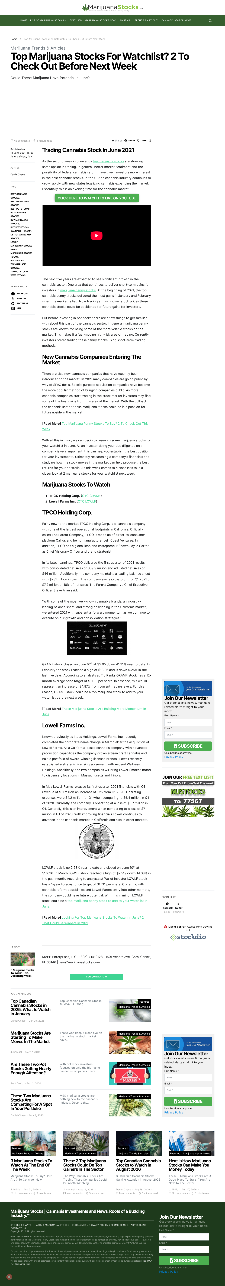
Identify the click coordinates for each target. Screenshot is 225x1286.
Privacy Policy (173, 757)
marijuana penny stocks (78, 290)
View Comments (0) (96, 976)
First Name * (171, 715)
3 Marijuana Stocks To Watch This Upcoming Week (22, 972)
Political (126, 20)
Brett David (17, 1083)
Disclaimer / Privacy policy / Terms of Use (100, 1225)
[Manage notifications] (9, 1277)
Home (23, 20)
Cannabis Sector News (176, 20)
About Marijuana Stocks (52, 1225)
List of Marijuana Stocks (47, 20)
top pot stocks (19, 271)
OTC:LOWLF (87, 501)
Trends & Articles (147, 20)
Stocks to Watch (22, 1225)
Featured (76, 20)
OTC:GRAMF (91, 496)
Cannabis (16, 231)
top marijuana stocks (108, 161)
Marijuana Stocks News (101, 20)
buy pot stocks (20, 227)
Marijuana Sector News (196, 1153)
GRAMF (27, 231)
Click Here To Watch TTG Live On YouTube (97, 198)
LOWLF (14, 242)
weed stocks (18, 275)
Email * (168, 728)
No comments (22, 140)
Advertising (139, 1225)
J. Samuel (16, 1051)
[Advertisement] (112, 109)
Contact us (18, 1228)
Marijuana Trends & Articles (38, 48)
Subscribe (189, 746)
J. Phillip (15, 1189)
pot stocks (17, 260)
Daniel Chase (18, 174)
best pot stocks (20, 209)
